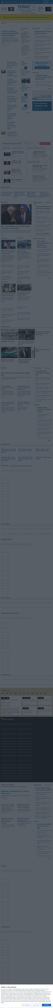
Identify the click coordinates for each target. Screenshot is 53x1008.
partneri (6, 989)
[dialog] (26, 996)
